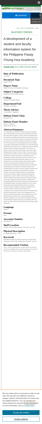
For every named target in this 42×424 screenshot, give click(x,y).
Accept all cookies (21, 412)
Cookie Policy (29, 405)
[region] (21, 407)
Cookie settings (29, 403)
